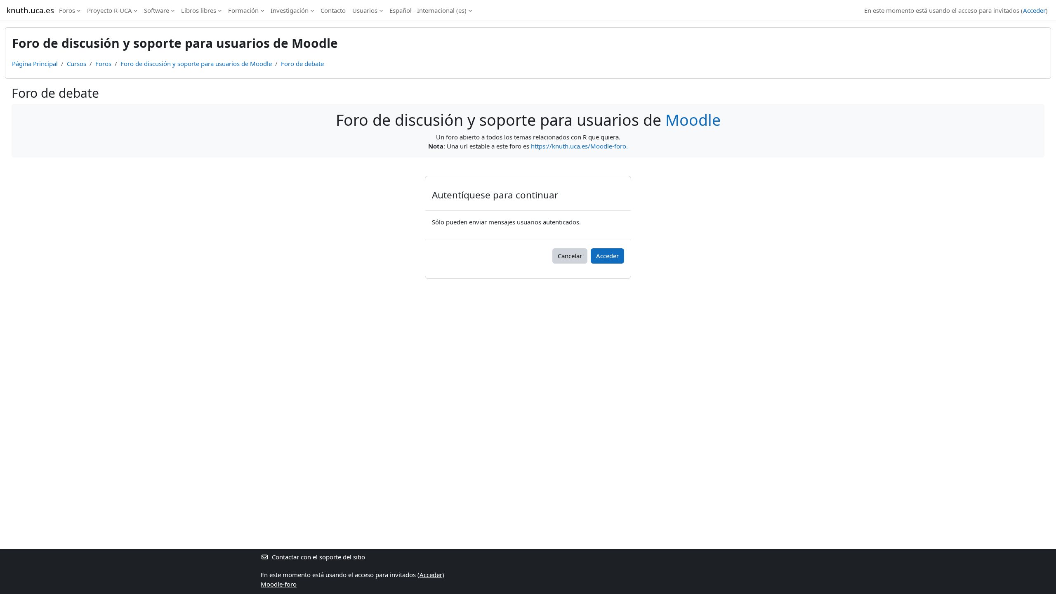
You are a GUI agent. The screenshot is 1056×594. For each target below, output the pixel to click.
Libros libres (198, 10)
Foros (67, 10)
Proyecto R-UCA (109, 10)
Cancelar (570, 256)
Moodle (693, 119)
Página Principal (35, 63)
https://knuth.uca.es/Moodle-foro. (579, 146)
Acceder (1034, 10)
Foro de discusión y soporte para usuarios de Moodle (196, 63)
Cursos (76, 63)
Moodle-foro (279, 584)
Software (156, 10)
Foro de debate (302, 63)
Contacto (333, 10)
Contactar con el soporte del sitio (318, 557)
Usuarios (364, 10)
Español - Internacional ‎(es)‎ (428, 10)
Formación (243, 10)
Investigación (290, 10)
